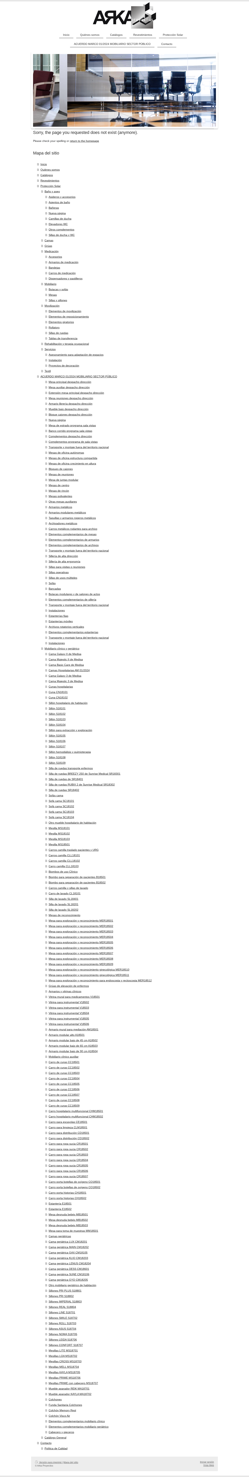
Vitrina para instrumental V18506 (69, 1024)
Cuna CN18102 (58, 697)
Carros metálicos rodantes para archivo (73, 528)
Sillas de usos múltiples (63, 577)
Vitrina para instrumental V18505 (69, 1018)
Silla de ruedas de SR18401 (66, 779)
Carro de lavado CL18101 (65, 893)
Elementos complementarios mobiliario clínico (77, 1421)
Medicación (52, 251)
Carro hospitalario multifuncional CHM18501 (76, 1111)
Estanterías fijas (58, 615)
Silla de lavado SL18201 (63, 904)
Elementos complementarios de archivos (74, 545)
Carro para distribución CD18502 (69, 1138)
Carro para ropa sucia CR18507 (68, 1176)
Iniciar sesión (207, 1462)
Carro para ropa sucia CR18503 (68, 1154)
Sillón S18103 (57, 719)
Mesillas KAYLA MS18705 (64, 1372)
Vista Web (208, 1465)
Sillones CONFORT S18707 (66, 1345)
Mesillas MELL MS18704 (64, 1366)
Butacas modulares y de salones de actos (74, 594)
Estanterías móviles (61, 621)
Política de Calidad (56, 1448)
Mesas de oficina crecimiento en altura (72, 463)
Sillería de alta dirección (63, 556)
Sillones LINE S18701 (62, 1312)
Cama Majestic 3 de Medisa (66, 681)
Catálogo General (55, 1437)
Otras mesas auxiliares (63, 501)
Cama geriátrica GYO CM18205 (68, 1279)
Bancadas (55, 588)
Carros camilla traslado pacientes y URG (74, 849)
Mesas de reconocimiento (64, 915)
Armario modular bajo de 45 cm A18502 (73, 1040)
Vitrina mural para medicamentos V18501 (74, 996)
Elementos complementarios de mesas (72, 534)
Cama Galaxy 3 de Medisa (65, 675)
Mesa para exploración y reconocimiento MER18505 (81, 942)
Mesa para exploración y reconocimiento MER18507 (81, 953)
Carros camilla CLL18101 (64, 855)
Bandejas (54, 267)
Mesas (53, 294)
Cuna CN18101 (58, 692)
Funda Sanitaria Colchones (65, 1404)
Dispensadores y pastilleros (65, 278)
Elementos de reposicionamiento (69, 316)
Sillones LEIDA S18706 (63, 1339)
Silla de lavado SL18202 (63, 909)
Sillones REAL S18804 (62, 1307)
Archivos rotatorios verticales (66, 626)
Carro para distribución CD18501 (69, 1132)
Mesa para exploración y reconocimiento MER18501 (81, 920)
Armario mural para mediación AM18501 (73, 1029)
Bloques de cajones (61, 469)
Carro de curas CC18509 (64, 1105)
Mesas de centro (59, 485)
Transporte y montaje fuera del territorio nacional (79, 447)
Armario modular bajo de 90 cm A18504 (73, 1051)
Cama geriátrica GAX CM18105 (68, 1252)
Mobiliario (50, 283)
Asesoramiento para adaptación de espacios (76, 354)
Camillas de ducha (60, 218)
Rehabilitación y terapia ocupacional (67, 343)
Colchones (55, 1399)
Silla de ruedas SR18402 (64, 790)
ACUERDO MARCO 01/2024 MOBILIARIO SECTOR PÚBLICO (78, 376)
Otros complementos (61, 229)
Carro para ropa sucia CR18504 (68, 1160)
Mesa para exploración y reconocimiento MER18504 (81, 936)
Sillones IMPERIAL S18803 (65, 1301)
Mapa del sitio (70, 1462)
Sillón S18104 (57, 724)
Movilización (52, 305)
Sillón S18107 (57, 746)
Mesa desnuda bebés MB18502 (68, 1219)
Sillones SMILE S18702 (63, 1317)
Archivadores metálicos (63, 523)
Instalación (55, 360)
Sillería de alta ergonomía (64, 561)
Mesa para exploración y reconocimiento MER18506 (81, 947)
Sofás (52, 583)
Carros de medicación (62, 273)
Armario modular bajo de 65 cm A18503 (73, 1045)
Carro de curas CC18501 (64, 1062)
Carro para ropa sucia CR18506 (68, 1170)
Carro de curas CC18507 (64, 1094)
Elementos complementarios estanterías (73, 632)
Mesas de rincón (59, 490)
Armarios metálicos (60, 507)
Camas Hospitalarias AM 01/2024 (69, 670)
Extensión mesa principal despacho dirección (76, 392)
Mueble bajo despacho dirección (69, 409)
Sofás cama (56, 795)
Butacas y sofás (58, 289)
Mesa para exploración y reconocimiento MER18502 (81, 926)
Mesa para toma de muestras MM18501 (73, 1230)
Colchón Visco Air (59, 1415)
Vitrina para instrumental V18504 (69, 1013)
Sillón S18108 (57, 757)
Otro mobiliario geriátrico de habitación (72, 1285)
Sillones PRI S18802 (61, 1296)
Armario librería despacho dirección (70, 403)
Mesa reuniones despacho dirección (71, 398)
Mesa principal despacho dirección (70, 381)
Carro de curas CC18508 (64, 1100)
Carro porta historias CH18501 (67, 1192)
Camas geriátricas (60, 1236)
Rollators (54, 327)
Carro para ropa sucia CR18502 (68, 1149)
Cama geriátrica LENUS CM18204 (70, 1263)
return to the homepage (84, 140)
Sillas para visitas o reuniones (67, 566)
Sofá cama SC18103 (61, 811)
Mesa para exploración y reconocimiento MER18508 (81, 958)
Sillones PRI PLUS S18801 (65, 1290)
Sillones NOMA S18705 (63, 1334)
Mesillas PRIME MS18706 (65, 1377)
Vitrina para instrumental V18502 (69, 1002)
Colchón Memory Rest (62, 1410)
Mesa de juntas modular (63, 479)
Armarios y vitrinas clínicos (65, 991)
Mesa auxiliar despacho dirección (69, 387)
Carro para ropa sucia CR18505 (68, 1165)
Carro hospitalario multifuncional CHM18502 (76, 1116)
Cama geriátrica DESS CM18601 (69, 1268)
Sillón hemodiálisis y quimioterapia (70, 751)
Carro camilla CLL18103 (64, 866)
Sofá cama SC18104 (61, 817)
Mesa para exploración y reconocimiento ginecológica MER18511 (89, 975)
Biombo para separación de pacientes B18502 (77, 882)
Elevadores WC (58, 224)
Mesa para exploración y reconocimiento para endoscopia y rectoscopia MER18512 (100, 980)
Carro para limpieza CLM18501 (68, 1127)
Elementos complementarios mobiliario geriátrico (79, 1426)
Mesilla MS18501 (59, 844)
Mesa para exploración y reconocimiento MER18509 (81, 964)
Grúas (48, 245)
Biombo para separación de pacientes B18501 (77, 877)
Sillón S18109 (57, 762)
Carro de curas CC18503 (64, 1073)
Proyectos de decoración (64, 365)
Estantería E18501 (60, 1203)
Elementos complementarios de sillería (72, 599)
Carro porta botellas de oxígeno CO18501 (74, 1181)
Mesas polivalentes (60, 496)
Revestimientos (49, 180)
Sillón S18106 (57, 741)
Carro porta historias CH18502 (67, 1198)
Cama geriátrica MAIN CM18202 (69, 1247)
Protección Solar (50, 186)
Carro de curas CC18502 (64, 1067)
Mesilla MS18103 (59, 839)
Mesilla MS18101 (59, 828)
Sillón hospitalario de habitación (68, 702)
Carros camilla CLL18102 (64, 860)
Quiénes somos (50, 169)
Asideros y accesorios (62, 196)
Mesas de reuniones (61, 474)
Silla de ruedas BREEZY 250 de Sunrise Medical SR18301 (84, 773)
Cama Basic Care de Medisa (66, 664)
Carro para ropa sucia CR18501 (68, 1143)
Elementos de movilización (65, 311)
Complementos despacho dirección (70, 436)
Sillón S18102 (57, 713)
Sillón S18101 (57, 708)
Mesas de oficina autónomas (66, 452)
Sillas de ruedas (58, 332)
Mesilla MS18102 (59, 833)
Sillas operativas (59, 572)
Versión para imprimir (50, 1462)
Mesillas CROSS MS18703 (65, 1361)
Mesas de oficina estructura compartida (73, 458)
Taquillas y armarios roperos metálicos (72, 517)
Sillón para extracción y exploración (70, 730)
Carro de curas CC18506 (64, 1089)
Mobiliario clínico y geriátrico (62, 648)
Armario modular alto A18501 (67, 1034)
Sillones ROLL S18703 (62, 1323)
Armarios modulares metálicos (67, 512)
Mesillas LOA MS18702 (63, 1355)
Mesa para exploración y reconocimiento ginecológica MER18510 (89, 969)
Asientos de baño (59, 202)
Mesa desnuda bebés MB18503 (68, 1225)
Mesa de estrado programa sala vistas (72, 425)
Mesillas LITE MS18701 (63, 1350)
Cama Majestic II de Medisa (66, 659)
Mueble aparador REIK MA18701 (69, 1388)
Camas (49, 240)
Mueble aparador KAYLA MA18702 (70, 1394)
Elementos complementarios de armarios (74, 539)
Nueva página (57, 213)
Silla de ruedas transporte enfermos (71, 768)
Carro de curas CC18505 (64, 1083)
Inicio (43, 164)
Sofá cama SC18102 (61, 806)
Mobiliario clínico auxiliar (64, 1056)
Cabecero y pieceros (61, 1432)
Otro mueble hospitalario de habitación (72, 822)
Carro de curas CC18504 (64, 1078)
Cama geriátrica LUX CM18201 (68, 1241)
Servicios (50, 349)
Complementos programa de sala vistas (73, 441)
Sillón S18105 (57, 735)
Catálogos (46, 175)
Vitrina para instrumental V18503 (69, 1007)
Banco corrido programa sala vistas (70, 430)
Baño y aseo (52, 191)
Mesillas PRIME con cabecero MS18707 (73, 1383)
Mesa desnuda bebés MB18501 (68, 1214)
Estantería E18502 (60, 1209)
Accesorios (55, 256)
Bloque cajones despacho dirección (70, 414)
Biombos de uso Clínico (63, 871)
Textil (48, 371)
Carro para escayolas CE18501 (68, 1121)
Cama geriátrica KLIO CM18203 (68, 1258)
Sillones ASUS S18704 (62, 1328)
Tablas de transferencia (63, 338)
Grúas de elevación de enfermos (69, 985)
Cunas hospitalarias (61, 686)
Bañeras (54, 207)
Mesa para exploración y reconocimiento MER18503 (81, 931)
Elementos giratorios (61, 322)
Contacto (46, 1443)
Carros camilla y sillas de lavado (68, 888)
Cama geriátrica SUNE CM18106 (69, 1274)
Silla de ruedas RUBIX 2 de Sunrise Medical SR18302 (82, 784)
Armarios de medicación (63, 262)
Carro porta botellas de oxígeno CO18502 (74, 1187)
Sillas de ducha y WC (62, 235)
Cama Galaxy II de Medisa (65, 654)
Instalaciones (57, 610)
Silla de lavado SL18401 (63, 898)
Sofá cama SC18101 (61, 800)
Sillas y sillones (58, 300)
